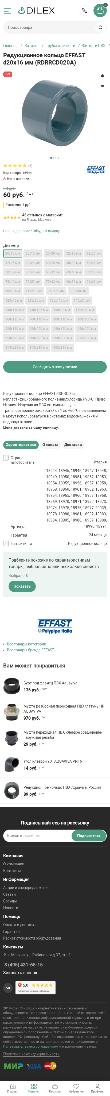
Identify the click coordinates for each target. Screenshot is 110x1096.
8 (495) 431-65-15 (85, 10)
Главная (10, 46)
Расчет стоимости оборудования (32, 938)
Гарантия (11, 931)
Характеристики (21, 444)
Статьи (9, 894)
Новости (10, 908)
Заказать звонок (20, 972)
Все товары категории (26, 644)
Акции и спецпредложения (26, 888)
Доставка (73, 444)
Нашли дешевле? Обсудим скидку (31, 231)
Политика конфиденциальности (31, 1054)
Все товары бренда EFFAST (30, 650)
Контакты (12, 871)
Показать (22, 586)
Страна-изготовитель (23, 460)
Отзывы (50, 444)
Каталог (32, 46)
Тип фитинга (21, 543)
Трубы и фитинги (60, 46)
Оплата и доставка (20, 925)
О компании (13, 864)
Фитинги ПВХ (93, 46)
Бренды (10, 901)
